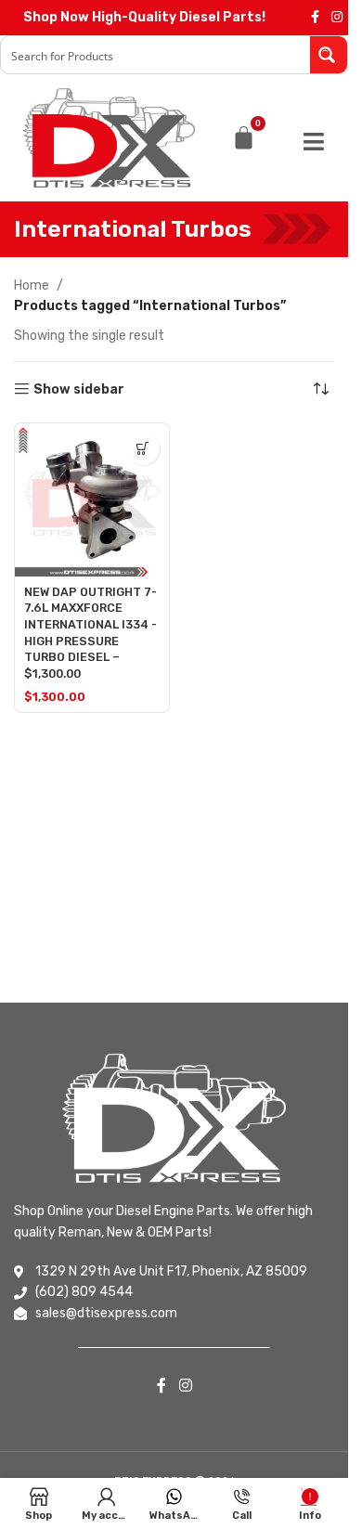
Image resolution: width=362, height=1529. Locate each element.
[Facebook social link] (315, 18)
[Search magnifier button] (328, 54)
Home (31, 285)
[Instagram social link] (337, 18)
